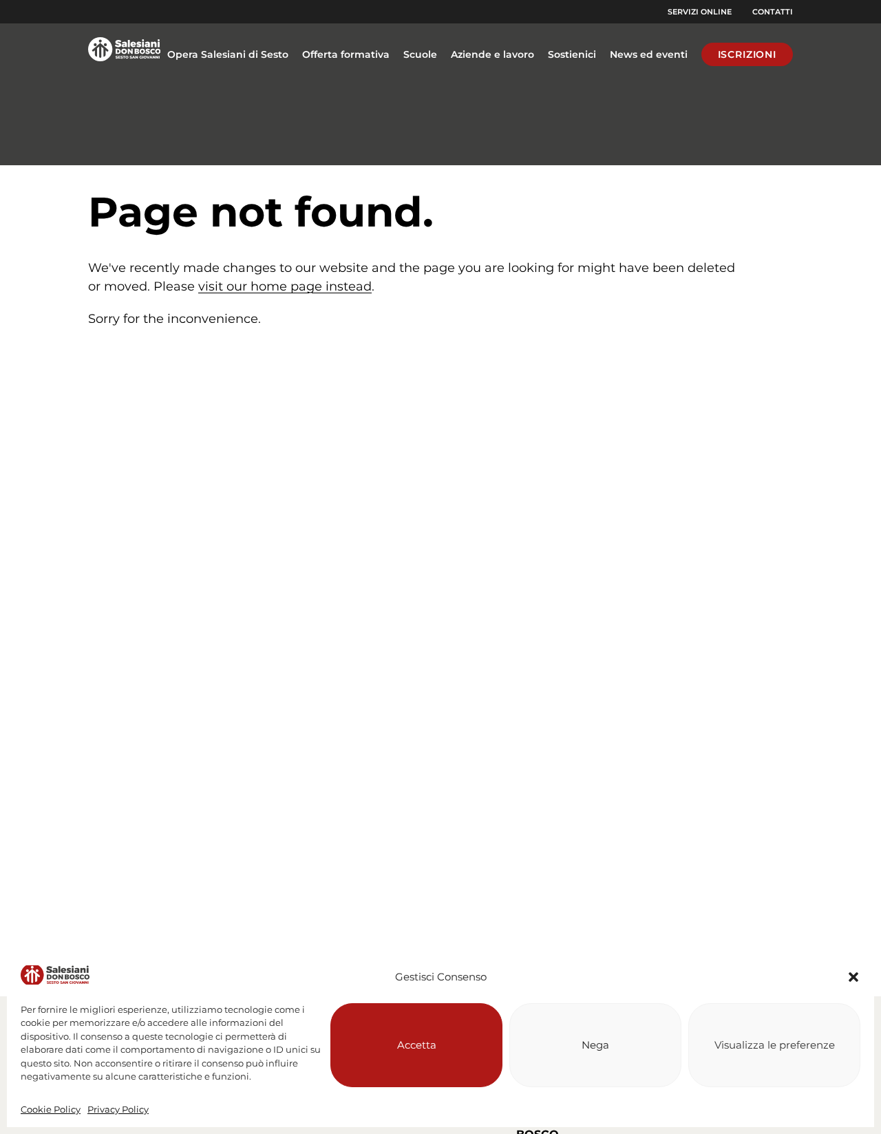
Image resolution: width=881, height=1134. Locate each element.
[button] (853, 977)
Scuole (420, 54)
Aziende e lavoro (492, 54)
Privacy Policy (118, 1109)
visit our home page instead (285, 286)
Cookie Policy (51, 1109)
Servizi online (700, 12)
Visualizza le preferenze (774, 1044)
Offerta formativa (346, 54)
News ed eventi (649, 54)
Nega (595, 1044)
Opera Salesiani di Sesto (227, 54)
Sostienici (572, 54)
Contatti (772, 12)
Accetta (416, 1044)
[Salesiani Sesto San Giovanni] (124, 54)
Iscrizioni (747, 54)
